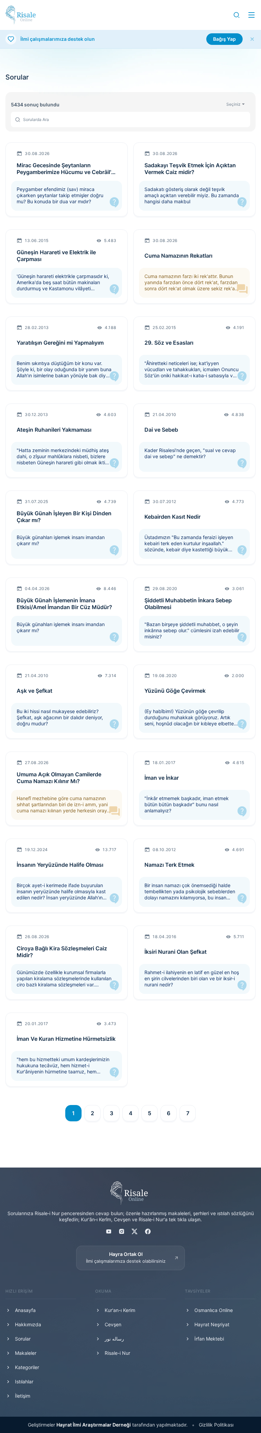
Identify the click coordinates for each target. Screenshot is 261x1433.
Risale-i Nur (117, 1353)
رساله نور (114, 1339)
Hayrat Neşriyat (211, 1324)
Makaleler (25, 1353)
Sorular (23, 1339)
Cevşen (113, 1324)
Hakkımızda (28, 1324)
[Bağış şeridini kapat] (252, 39)
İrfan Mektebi (209, 1339)
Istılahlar (24, 1381)
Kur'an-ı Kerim (120, 1310)
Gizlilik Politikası (216, 1425)
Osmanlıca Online (213, 1310)
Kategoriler (27, 1367)
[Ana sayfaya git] (20, 14)
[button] (236, 15)
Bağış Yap (224, 39)
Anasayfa (25, 1310)
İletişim (22, 1396)
